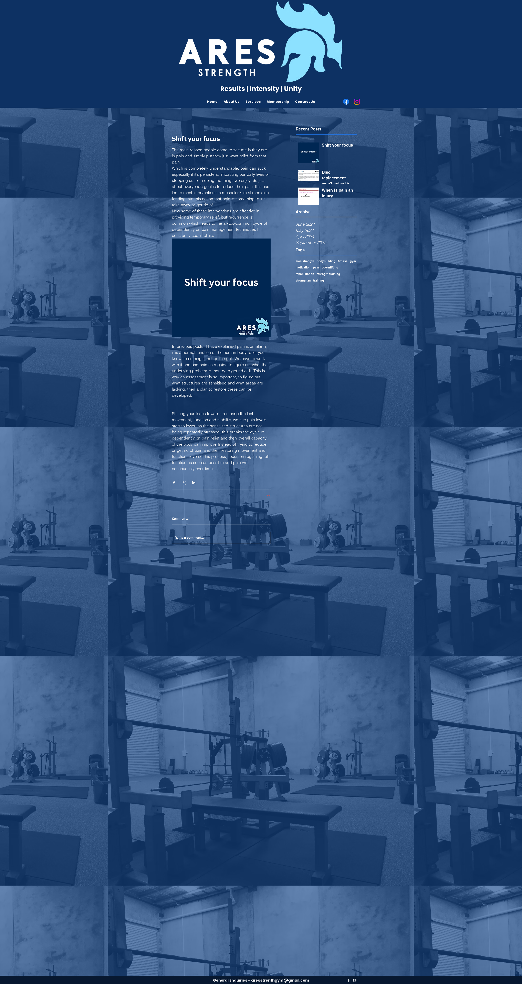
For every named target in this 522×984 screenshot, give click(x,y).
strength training (328, 274)
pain (316, 267)
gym (353, 261)
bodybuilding (326, 261)
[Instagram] (357, 102)
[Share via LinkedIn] (194, 483)
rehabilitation (305, 274)
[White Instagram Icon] (355, 980)
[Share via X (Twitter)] (184, 483)
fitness (342, 261)
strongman (303, 280)
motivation (303, 267)
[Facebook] (346, 102)
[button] (231, 102)
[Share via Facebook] (174, 483)
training (318, 280)
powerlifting (330, 267)
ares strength (305, 261)
